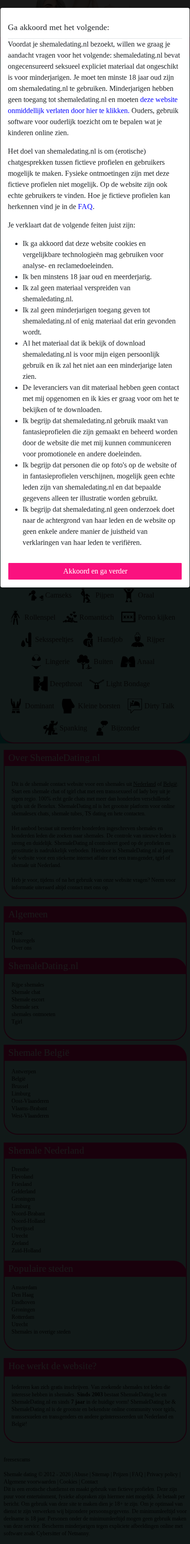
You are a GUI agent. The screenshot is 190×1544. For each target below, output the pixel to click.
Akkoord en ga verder (95, 571)
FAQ (85, 206)
